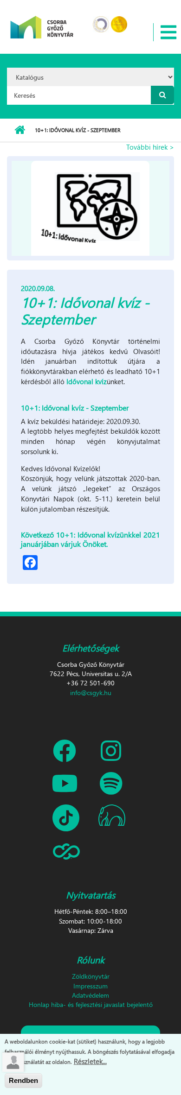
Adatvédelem (90, 995)
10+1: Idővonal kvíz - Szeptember (75, 407)
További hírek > (150, 147)
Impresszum (90, 985)
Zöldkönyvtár (91, 976)
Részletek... (90, 1061)
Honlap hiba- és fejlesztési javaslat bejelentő (91, 1004)
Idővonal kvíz (86, 381)
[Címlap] (42, 21)
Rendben (23, 1080)
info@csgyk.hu (90, 692)
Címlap (19, 130)
